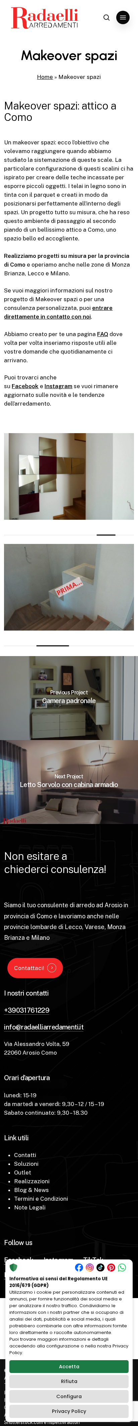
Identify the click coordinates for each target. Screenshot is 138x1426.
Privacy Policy (69, 1411)
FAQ (102, 334)
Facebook (25, 386)
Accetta (69, 1366)
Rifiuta (69, 1381)
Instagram (58, 386)
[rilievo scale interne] (69, 587)
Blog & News (31, 1190)
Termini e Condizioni (41, 1198)
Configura (69, 1396)
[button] (123, 17)
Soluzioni (26, 1163)
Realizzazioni (32, 1181)
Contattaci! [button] (29, 968)
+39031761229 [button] (26, 1010)
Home (45, 77)
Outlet (22, 1172)
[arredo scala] (69, 476)
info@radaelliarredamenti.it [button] (43, 1027)
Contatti (25, 1155)
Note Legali (30, 1207)
